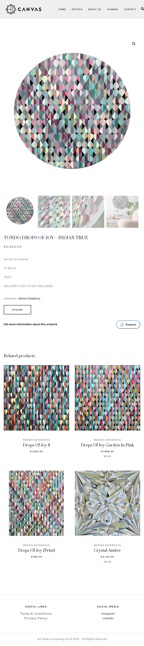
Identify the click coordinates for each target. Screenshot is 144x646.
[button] (133, 43)
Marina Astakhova (29, 298)
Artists (77, 9)
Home (62, 9)
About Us (94, 9)
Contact (130, 9)
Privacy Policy (35, 618)
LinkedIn (108, 618)
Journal (112, 9)
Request (131, 324)
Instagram (108, 614)
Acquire (17, 309)
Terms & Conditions (36, 614)
